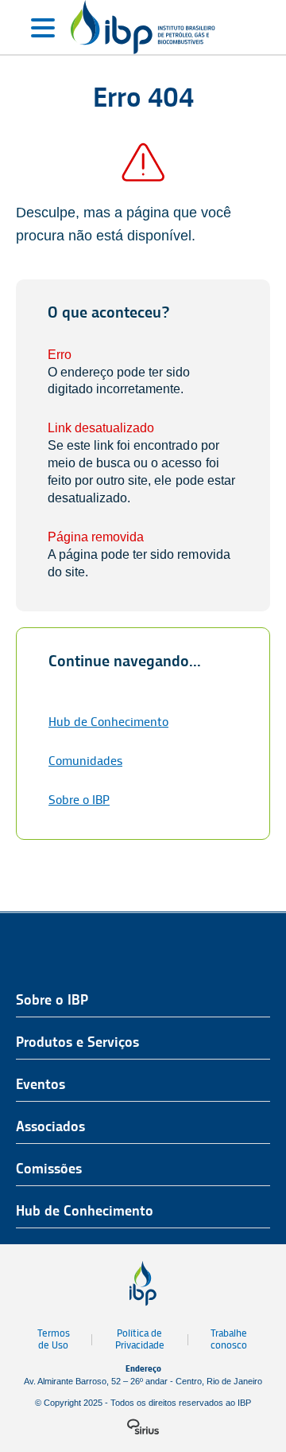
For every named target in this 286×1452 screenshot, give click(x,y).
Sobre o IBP (79, 799)
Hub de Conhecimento (108, 721)
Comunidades (85, 760)
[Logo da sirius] (143, 1426)
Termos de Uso (53, 1339)
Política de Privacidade (139, 1339)
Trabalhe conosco (229, 1339)
